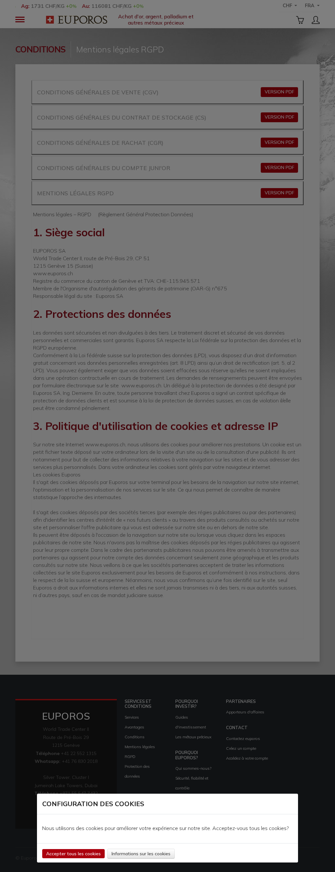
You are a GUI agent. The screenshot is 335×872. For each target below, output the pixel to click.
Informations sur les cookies (141, 854)
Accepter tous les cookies (73, 854)
